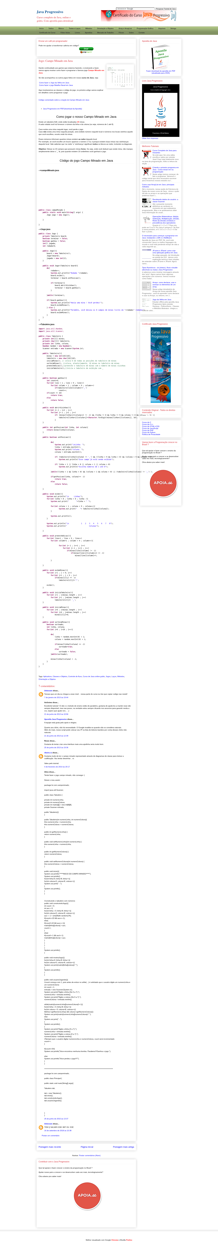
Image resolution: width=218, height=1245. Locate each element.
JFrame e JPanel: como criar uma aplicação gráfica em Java (165, 252)
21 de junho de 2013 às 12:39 (56, 736)
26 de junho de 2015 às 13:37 (56, 1119)
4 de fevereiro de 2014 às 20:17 (57, 767)
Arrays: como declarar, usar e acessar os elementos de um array (164, 284)
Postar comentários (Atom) (90, 1155)
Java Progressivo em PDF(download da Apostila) (62, 109)
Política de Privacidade (151, 434)
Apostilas (88, 33)
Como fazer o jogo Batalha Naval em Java (56, 85)
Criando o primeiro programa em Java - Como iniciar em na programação (166, 169)
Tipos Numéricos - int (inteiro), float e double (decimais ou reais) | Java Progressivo (160, 269)
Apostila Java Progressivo (55, 719)
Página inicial (87, 1147)
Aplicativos (47, 676)
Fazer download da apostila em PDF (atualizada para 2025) (160, 72)
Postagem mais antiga (123, 1147)
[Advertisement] (131, 23)
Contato (142, 33)
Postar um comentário (50, 1136)
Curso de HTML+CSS (150, 426)
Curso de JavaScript (150, 428)
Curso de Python (148, 432)
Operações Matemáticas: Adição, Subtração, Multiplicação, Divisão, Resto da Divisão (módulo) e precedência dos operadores (166, 219)
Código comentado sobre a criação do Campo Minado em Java (64, 100)
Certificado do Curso (47, 33)
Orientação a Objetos (105, 28)
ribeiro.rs (48, 753)
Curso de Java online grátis (94, 676)
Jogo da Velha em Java (162, 300)
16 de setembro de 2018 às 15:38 (57, 1131)
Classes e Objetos (60, 676)
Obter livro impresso (150, 138)
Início (41, 28)
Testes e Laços (74, 28)
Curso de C (146, 422)
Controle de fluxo (75, 676)
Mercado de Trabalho (105, 33)
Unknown (48, 691)
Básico (61, 28)
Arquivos (161, 28)
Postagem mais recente (50, 1147)
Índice (51, 28)
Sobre (131, 33)
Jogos (108, 676)
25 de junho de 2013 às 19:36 (56, 747)
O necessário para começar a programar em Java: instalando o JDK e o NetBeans (160, 237)
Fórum (121, 33)
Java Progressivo (50, 11)
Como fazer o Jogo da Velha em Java (54, 83)
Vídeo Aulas (65, 33)
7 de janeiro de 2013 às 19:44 (56, 697)
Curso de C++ (147, 424)
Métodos (88, 28)
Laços (114, 676)
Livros (77, 33)
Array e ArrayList (125, 28)
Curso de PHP (147, 430)
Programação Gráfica (145, 28)
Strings (173, 28)
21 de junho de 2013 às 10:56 (56, 714)
